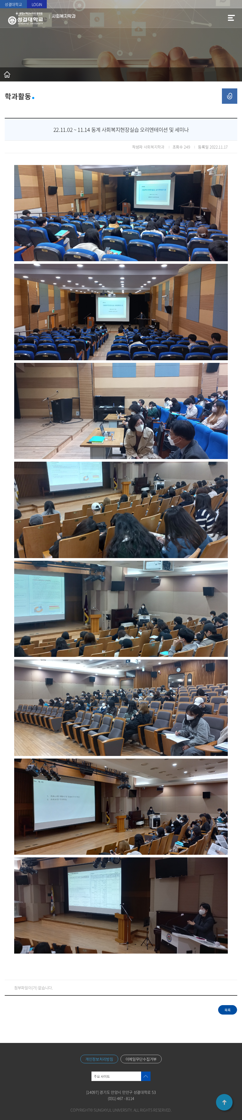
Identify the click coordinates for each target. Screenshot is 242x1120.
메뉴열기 (231, 18)
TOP (224, 1102)
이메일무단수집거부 (141, 1059)
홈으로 (7, 74)
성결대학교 (13, 4)
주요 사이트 (102, 1076)
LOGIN (37, 4)
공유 (229, 96)
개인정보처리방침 (99, 1059)
